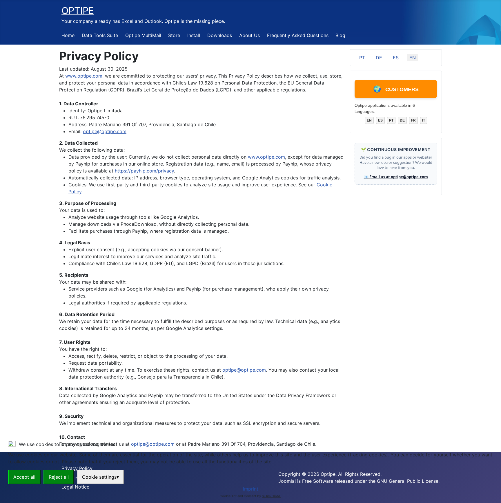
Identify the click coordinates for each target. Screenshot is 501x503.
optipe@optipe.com (104, 131)
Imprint (250, 489)
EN (412, 57)
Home (68, 35)
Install (193, 35)
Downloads (219, 35)
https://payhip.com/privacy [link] (144, 171)
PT (362, 57)
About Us (249, 35)
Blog (340, 35)
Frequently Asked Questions (297, 35)
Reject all (59, 477)
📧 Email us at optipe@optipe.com (396, 176)
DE (379, 57)
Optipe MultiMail (143, 35)
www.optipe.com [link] (83, 76)
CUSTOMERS (396, 89)
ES (396, 57)
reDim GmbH (271, 496)
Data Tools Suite (100, 35)
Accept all (24, 477)
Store (174, 35)
